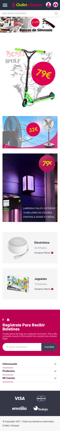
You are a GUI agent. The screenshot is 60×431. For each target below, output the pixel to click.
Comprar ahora (42, 253)
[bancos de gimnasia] (30, 25)
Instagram (8, 319)
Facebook (3, 319)
